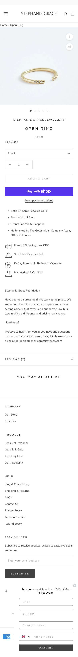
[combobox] (25, 636)
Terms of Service (15, 517)
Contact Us (12, 504)
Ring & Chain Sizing (17, 484)
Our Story (11, 415)
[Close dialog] (74, 585)
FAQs (8, 497)
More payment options (39, 200)
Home (4, 25)
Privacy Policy (13, 510)
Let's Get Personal (16, 443)
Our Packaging (14, 463)
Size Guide (11, 142)
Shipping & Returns (17, 491)
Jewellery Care (14, 456)
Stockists (10, 421)
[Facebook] (6, 591)
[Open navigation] (6, 13)
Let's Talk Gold (14, 449)
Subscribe (20, 573)
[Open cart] (72, 14)
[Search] (65, 14)
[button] (46, 647)
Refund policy (13, 524)
